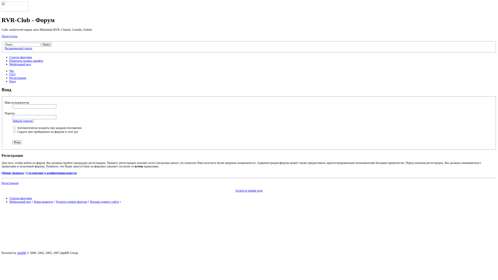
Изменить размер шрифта (26, 60)
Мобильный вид (20, 64)
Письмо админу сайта (104, 201)
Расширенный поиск (18, 48)
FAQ (12, 74)
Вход (12, 81)
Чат (11, 71)
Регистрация (17, 78)
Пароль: (10, 113)
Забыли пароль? (23, 120)
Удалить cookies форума (71, 201)
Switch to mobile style (249, 190)
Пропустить (10, 36)
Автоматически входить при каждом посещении (49, 128)
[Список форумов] (15, 10)
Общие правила (13, 173)
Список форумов (20, 57)
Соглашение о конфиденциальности (51, 173)
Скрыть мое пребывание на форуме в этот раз (47, 131)
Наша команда (43, 201)
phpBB (21, 253)
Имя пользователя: (17, 102)
